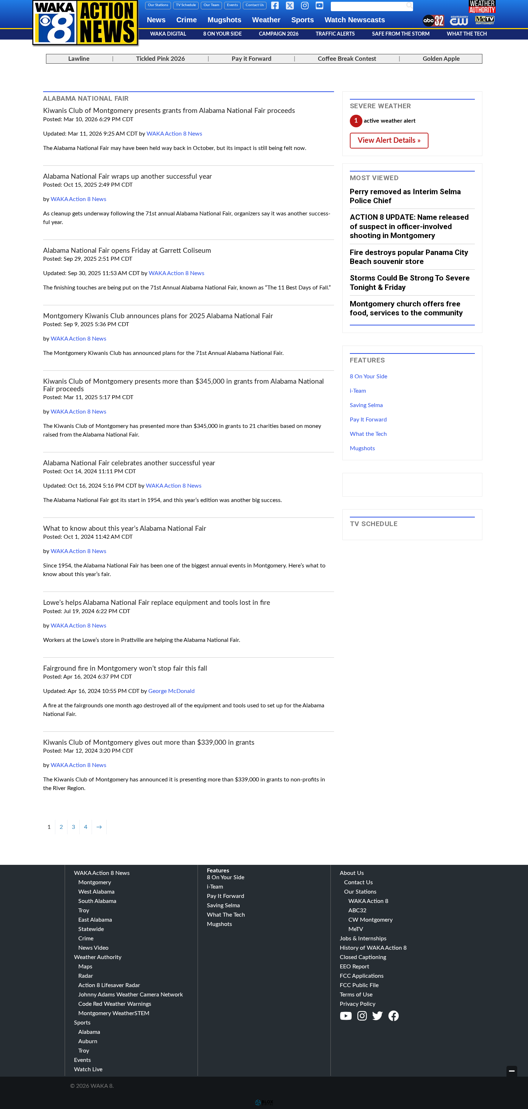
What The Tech (467, 34)
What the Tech (368, 434)
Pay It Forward (368, 420)
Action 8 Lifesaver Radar (109, 985)
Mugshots (224, 20)
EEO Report (354, 966)
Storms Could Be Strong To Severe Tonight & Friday (410, 282)
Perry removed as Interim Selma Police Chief (405, 196)
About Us (352, 873)
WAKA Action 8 (368, 901)
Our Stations (158, 5)
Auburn (87, 1041)
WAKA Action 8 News (174, 134)
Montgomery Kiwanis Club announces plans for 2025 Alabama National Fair (158, 316)
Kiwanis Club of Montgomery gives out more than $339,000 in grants (148, 742)
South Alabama (97, 901)
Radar (85, 976)
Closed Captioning (363, 957)
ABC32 (357, 910)
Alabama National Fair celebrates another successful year (129, 463)
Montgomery (94, 882)
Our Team (211, 5)
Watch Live (88, 1069)
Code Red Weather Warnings (114, 1004)
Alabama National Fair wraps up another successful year (127, 176)
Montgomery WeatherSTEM (113, 1013)
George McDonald (171, 691)
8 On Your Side (222, 34)
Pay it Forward (252, 59)
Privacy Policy (357, 1004)
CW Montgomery (370, 920)
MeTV (355, 929)
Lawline (78, 59)
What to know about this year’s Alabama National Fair (124, 528)
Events (232, 5)
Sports (302, 20)
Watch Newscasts (355, 20)
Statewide (91, 929)
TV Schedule (186, 5)
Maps (85, 966)
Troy (83, 910)
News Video (93, 948)
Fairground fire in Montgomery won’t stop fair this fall (125, 668)
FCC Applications (362, 976)
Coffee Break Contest (347, 59)
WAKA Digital (168, 34)
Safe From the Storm (401, 34)
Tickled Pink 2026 (160, 59)
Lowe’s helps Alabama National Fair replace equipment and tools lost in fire (156, 602)
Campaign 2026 (278, 34)
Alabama (89, 1032)
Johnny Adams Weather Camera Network (130, 995)
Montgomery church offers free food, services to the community (406, 308)
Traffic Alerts (335, 34)
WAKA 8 (85, 22)
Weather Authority (97, 957)
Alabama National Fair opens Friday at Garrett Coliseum (127, 250)
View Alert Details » (389, 140)
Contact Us (255, 5)
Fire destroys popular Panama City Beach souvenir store (409, 257)
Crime (186, 20)
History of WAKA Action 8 (373, 948)
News (156, 20)
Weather (266, 20)
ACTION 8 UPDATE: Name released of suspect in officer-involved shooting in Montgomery (409, 226)
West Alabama (96, 892)
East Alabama (95, 920)
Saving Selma (366, 405)
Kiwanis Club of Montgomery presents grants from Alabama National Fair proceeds (169, 111)
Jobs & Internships (363, 938)
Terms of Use (356, 995)
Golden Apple (441, 59)
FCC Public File (359, 985)
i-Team (358, 391)
